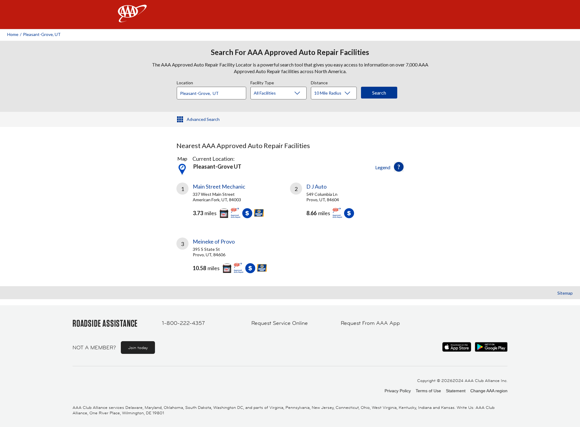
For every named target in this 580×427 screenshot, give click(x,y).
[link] (233, 203)
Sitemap (565, 293)
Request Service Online (279, 323)
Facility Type (262, 82)
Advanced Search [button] (203, 119)
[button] (399, 167)
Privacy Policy (398, 390)
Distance (319, 82)
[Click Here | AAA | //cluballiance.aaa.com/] (132, 18)
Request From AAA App (370, 323)
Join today (138, 347)
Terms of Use (428, 390)
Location (185, 82)
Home (12, 34)
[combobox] (213, 91)
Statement (456, 390)
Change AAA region (488, 390)
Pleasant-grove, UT (42, 34)
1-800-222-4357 (183, 323)
